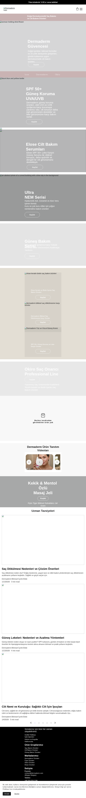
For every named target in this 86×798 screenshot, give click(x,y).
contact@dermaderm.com (34, 773)
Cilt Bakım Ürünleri (31, 750)
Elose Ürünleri (30, 765)
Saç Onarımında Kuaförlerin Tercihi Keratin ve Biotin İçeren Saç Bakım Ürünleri (42, 387)
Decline (16, 794)
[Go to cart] (77, 9)
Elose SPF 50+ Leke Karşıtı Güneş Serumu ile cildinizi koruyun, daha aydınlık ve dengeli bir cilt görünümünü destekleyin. (40, 157)
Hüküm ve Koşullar (31, 739)
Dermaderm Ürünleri (32, 758)
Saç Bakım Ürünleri (31, 748)
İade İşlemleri (29, 737)
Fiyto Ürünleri (29, 760)
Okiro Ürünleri (29, 762)
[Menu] (81, 9)
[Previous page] (31, 723)
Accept (6, 794)
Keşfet (36, 65)
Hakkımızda (29, 741)
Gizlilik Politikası (30, 735)
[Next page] (55, 723)
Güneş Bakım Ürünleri (32, 752)
